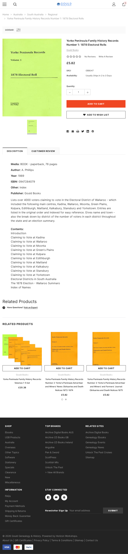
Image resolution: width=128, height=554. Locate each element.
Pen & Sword (52, 452)
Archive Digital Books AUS (59, 432)
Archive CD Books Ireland (59, 442)
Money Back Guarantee (17, 516)
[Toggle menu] (4, 4)
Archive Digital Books (97, 432)
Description (15, 151)
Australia (9, 442)
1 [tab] (62, 399)
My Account (11, 501)
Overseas (10, 447)
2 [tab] (66, 399)
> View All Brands (54, 472)
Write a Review (106, 56)
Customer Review (43, 151)
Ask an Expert (31, 307)
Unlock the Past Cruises (99, 452)
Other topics (12, 452)
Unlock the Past (54, 467)
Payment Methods (15, 506)
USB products (12, 437)
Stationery (10, 462)
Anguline (49, 447)
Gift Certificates (13, 521)
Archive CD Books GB (56, 437)
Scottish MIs (51, 462)
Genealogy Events (95, 442)
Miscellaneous (12, 482)
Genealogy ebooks (96, 437)
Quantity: (70, 86)
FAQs (8, 496)
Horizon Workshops (66, 536)
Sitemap (90, 457)
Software (10, 457)
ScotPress (50, 457)
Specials (9, 467)
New (7, 477)
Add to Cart (22, 368)
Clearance (10, 472)
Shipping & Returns (15, 511)
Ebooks (9, 432)
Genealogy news (95, 447)
